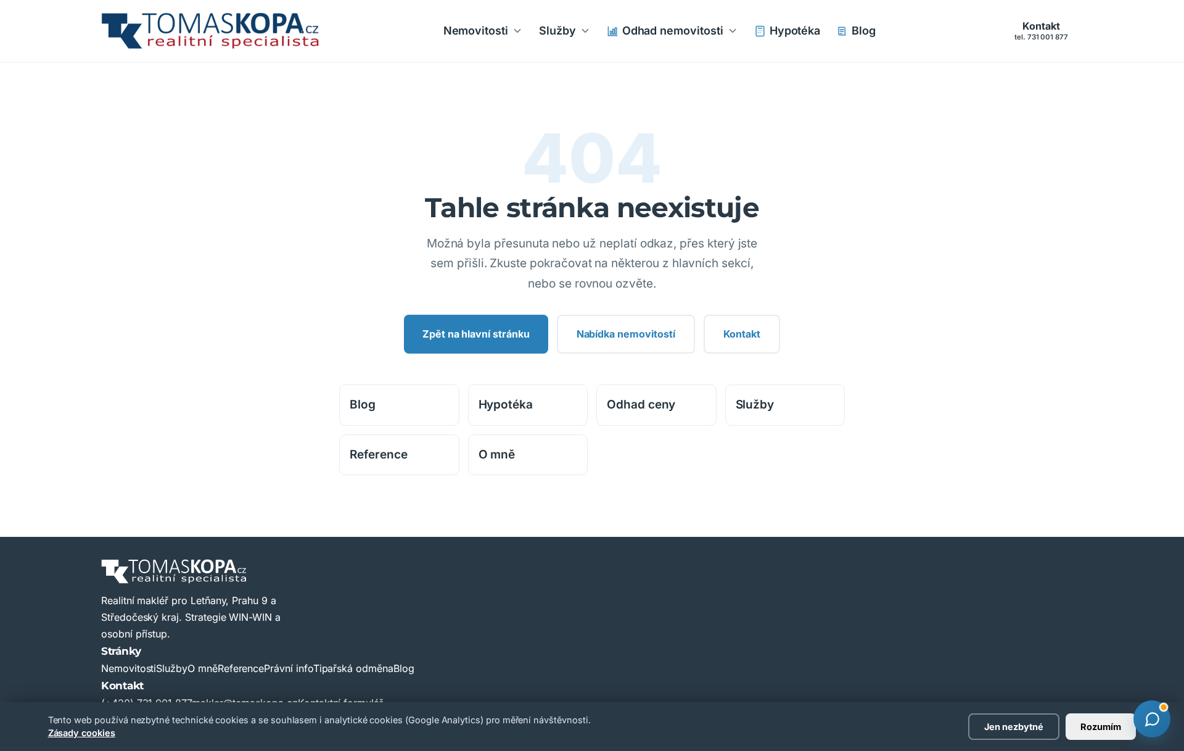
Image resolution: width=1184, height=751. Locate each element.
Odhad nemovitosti (672, 30)
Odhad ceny (641, 404)
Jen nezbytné (1013, 726)
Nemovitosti (475, 30)
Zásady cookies (81, 733)
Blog (864, 30)
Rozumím (1100, 726)
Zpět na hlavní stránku (476, 334)
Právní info (288, 668)
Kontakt (1041, 30)
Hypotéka (795, 30)
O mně (497, 454)
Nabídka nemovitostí (626, 334)
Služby (557, 30)
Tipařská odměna (353, 668)
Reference (379, 454)
